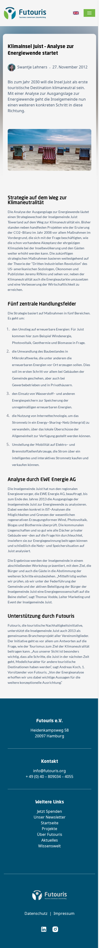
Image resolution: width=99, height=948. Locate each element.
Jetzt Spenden (49, 811)
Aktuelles (49, 840)
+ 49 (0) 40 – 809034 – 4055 (49, 776)
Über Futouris (49, 834)
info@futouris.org (49, 770)
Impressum (64, 913)
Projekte (49, 828)
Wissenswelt (49, 846)
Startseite (49, 823)
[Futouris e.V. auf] (43, 929)
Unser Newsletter (50, 817)
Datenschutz (36, 913)
